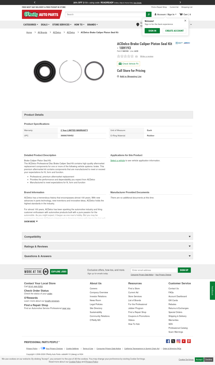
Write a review (146, 56)
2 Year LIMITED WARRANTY (74, 130)
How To (77, 24)
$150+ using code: (107, 2)
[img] (185, 20)
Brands (91, 24)
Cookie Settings (186, 359)
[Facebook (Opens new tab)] (168, 340)
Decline (208, 359)
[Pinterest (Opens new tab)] (189, 340)
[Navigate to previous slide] (35, 2)
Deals (44, 24)
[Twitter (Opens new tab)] (173, 340)
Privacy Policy (92, 362)
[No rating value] (126, 56)
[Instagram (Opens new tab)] (178, 340)
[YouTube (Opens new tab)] (184, 340)
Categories (29, 24)
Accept (199, 359)
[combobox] (105, 14)
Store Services (60, 24)
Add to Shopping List (130, 76)
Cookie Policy (75, 362)
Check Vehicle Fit (130, 63)
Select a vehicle (117, 160)
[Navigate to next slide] (180, 2)
